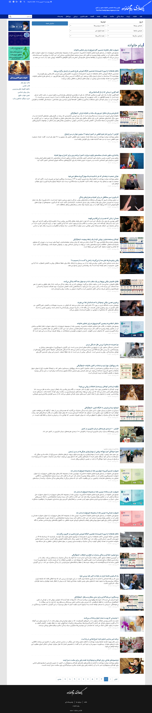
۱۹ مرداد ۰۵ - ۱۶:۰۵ (113, 586)
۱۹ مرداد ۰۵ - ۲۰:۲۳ (113, 544)
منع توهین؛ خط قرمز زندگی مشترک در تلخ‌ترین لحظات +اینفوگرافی (95, 555)
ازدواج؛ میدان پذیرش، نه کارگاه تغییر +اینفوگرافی (101, 407)
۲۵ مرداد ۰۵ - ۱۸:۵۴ (113, 207)
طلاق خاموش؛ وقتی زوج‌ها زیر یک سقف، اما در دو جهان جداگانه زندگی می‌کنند (91, 281)
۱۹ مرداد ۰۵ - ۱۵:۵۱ (113, 607)
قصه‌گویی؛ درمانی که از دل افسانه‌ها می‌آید (104, 92)
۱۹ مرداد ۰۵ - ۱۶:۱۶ (114, 565)
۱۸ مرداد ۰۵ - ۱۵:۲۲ (113, 649)
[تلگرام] (13, 2)
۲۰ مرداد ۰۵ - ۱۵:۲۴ (113, 396)
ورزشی (75, 16)
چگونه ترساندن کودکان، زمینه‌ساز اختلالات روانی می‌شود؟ (99, 386)
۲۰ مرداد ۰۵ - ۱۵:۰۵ (113, 418)
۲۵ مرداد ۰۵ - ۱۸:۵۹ (113, 186)
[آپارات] (21, 2)
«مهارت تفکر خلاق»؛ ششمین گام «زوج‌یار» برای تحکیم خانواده (96, 50)
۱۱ (65, 679)
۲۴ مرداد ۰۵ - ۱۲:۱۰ (113, 312)
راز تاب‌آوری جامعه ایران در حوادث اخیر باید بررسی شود (99, 576)
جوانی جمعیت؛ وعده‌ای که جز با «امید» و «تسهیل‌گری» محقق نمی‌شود (93, 176)
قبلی (115, 679)
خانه (141, 16)
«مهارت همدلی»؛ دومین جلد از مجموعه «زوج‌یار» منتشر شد (97, 512)
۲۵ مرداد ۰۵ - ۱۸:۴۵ (113, 228)
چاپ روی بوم (25, 82)
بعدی (59, 679)
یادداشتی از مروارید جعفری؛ (111, 449)
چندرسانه (60, 16)
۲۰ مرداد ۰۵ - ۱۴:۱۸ (113, 481)
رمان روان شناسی (24, 92)
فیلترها (103, 22)
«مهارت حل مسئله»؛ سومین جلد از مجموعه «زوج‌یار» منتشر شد (96, 491)
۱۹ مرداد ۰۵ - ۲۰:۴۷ (113, 502)
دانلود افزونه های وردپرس (21, 89)
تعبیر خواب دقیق (24, 95)
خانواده (135, 16)
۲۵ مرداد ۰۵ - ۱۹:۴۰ (113, 102)
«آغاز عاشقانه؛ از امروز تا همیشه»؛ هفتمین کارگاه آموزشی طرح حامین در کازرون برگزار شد (88, 534)
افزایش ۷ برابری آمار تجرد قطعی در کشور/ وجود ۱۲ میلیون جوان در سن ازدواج (92, 134)
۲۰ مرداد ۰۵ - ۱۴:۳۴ (113, 434)
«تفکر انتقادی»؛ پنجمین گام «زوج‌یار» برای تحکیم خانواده (98, 323)
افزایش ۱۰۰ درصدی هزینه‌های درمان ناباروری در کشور (100, 428)
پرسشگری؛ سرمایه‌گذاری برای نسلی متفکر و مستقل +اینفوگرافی (96, 597)
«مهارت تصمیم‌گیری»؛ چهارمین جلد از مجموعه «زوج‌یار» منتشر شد (95, 470)
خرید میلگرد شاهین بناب (21, 98)
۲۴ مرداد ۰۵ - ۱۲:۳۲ (113, 291)
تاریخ (141, 22)
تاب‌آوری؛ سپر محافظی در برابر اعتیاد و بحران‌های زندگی (99, 197)
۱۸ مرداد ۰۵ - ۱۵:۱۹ (113, 668)
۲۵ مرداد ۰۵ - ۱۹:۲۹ (113, 123)
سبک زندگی (120, 16)
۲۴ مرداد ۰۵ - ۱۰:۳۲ (113, 354)
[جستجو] (24, 2)
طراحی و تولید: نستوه (76, 710)
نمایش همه (50, 23)
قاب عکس (26, 85)
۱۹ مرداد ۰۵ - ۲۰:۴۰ (113, 523)
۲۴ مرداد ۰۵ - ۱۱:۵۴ (113, 333)
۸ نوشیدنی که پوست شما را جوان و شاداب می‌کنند (101, 618)
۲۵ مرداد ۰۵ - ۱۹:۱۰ (113, 142)
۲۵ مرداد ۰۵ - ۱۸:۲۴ (113, 249)
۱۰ (70, 679)
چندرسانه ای (69, 702)
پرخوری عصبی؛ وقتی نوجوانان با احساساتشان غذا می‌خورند (98, 302)
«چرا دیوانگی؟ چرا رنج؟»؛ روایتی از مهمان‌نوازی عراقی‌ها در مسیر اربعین (93, 451)
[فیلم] (10, 2)
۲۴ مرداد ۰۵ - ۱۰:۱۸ (113, 375)
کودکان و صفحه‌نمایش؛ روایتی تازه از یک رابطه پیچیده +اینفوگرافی (96, 239)
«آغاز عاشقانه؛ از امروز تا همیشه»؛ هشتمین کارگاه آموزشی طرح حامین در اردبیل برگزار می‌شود (86, 71)
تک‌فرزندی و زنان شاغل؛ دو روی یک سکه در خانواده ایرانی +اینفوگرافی (94, 113)
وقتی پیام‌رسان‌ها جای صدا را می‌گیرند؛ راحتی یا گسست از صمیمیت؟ (95, 260)
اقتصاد (92, 16)
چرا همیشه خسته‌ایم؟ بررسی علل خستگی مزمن (102, 344)
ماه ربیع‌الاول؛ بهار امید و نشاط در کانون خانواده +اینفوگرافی (98, 365)
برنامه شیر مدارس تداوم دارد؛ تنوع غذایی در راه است (100, 639)
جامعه (98, 16)
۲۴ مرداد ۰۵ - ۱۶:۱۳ (113, 268)
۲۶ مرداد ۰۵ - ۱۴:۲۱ (113, 60)
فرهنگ (105, 16)
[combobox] (125, 25)
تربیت (128, 16)
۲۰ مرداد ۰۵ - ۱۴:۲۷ (113, 461)
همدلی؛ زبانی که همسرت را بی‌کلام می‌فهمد (103, 218)
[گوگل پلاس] (17, 2)
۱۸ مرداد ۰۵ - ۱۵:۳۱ (113, 628)
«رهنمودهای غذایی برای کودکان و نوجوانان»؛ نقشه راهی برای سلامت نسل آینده (91, 660)
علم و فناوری (84, 16)
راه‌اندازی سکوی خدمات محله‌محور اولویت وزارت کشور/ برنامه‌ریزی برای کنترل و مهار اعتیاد (86, 155)
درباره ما (78, 702)
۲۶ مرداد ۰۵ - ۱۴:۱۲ (113, 81)
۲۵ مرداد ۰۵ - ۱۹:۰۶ (113, 163)
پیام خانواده (135, 45)
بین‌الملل (68, 16)
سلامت (112, 16)
